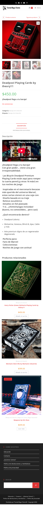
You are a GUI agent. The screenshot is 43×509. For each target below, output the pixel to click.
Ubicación (7, 452)
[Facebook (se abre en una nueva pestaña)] (18, 3)
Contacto (7, 456)
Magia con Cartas (22, 417)
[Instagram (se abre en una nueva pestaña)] (21, 3)
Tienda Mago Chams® (20, 502)
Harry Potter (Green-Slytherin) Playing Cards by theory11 (21, 306)
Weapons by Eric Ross (21, 420)
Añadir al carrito (21, 316)
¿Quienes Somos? (10, 460)
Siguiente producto (31, 17)
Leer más (21, 429)
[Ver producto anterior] (3, 17)
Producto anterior (11, 17)
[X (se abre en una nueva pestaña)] (16, 3)
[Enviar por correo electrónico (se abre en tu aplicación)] (27, 3)
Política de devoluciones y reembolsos (17, 464)
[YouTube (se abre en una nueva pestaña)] (24, 3)
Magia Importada (32, 417)
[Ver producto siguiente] (39, 17)
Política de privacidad (11, 468)
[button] (38, 23)
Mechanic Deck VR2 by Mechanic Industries (21, 364)
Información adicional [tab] (21, 130)
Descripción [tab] (21, 126)
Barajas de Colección (15, 111)
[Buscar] (35, 485)
